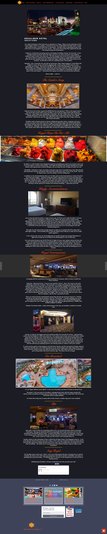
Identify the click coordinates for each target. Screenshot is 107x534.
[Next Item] (89, 373)
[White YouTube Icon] (57, 485)
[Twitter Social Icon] (54, 485)
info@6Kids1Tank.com (63, 479)
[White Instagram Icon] (50, 485)
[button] (53, 96)
